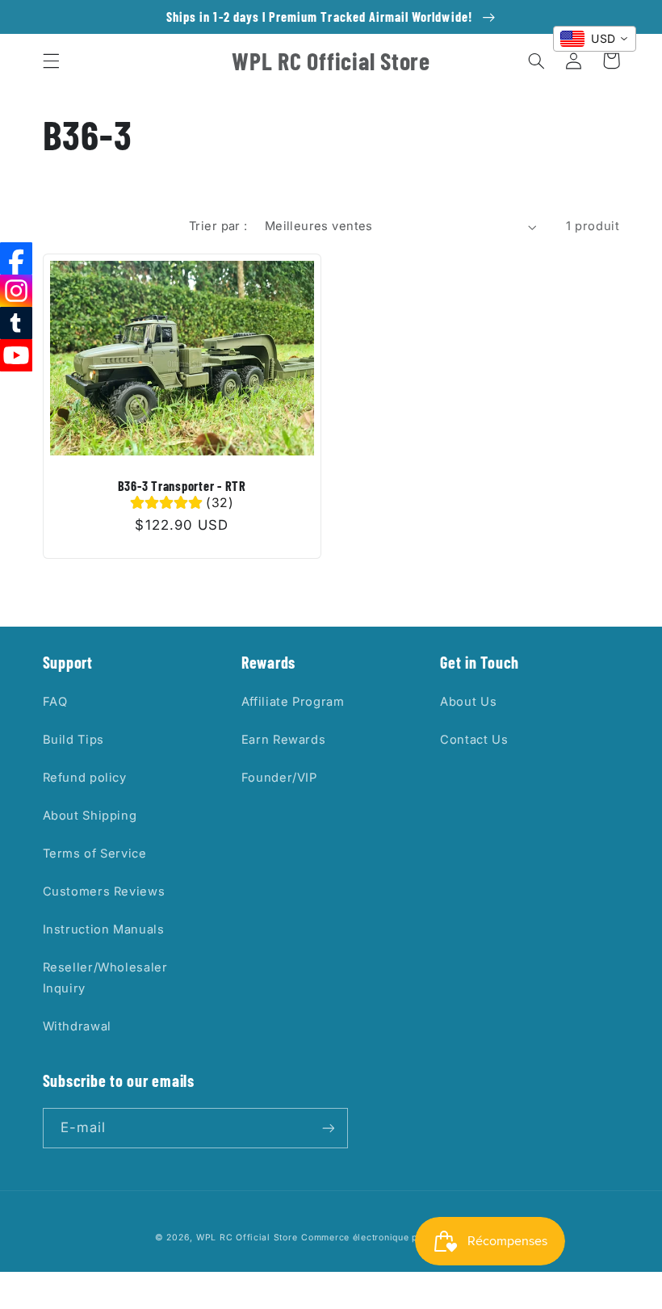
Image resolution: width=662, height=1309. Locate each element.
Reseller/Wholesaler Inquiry (105, 978)
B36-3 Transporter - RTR (182, 485)
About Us (468, 701)
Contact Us (474, 739)
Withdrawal (77, 1026)
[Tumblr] (16, 323)
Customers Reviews (104, 891)
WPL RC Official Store (246, 1237)
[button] (50, 60)
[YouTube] (16, 355)
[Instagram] (16, 291)
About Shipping (90, 815)
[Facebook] (16, 258)
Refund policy (85, 777)
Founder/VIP (279, 777)
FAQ (55, 701)
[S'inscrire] (327, 1127)
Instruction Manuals (104, 929)
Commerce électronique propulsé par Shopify (404, 1237)
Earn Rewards (283, 739)
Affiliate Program (293, 701)
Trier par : (218, 226)
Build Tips (73, 739)
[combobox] (594, 39)
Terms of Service (95, 853)
